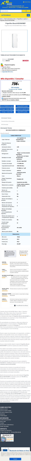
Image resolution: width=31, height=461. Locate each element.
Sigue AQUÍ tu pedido (22, 111)
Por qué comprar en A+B (6, 412)
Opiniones (2, 414)
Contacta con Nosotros (5, 430)
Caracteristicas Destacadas (7, 121)
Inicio (1, 19)
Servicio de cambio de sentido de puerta (16, 95)
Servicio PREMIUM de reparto (7, 106)
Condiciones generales (5, 419)
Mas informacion (7, 455)
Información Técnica (6, 118)
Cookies (2, 423)
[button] (26, 11)
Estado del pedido (4, 426)
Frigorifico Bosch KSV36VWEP (7, 20)
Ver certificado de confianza (22, 305)
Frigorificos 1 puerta (22, 19)
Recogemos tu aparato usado (22, 109)
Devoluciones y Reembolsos (7, 424)
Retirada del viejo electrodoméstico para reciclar (14, 99)
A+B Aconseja (4, 124)
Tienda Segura (3, 415)
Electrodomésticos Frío (10, 19)
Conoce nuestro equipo (5, 410)
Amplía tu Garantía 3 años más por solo (14, 92)
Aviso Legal (3, 421)
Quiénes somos (4, 409)
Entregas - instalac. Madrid (7, 109)
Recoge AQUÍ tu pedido (22, 106)
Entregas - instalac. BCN (7, 111)
